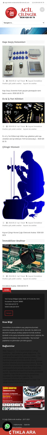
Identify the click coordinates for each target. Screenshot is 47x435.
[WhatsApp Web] (7, 426)
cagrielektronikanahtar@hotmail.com (16, 2)
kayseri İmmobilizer (35, 81)
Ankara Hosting (16, 427)
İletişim (8, 313)
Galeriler (27, 425)
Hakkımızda (18, 425)
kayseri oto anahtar (30, 83)
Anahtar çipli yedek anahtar (12, 83)
